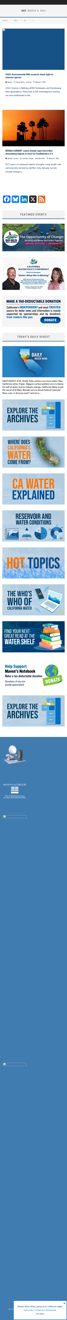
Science (29, 82)
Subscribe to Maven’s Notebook (40, 1310)
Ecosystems (20, 82)
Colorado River (40, 158)
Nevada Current (12, 158)
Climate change (27, 158)
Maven (9, 82)
